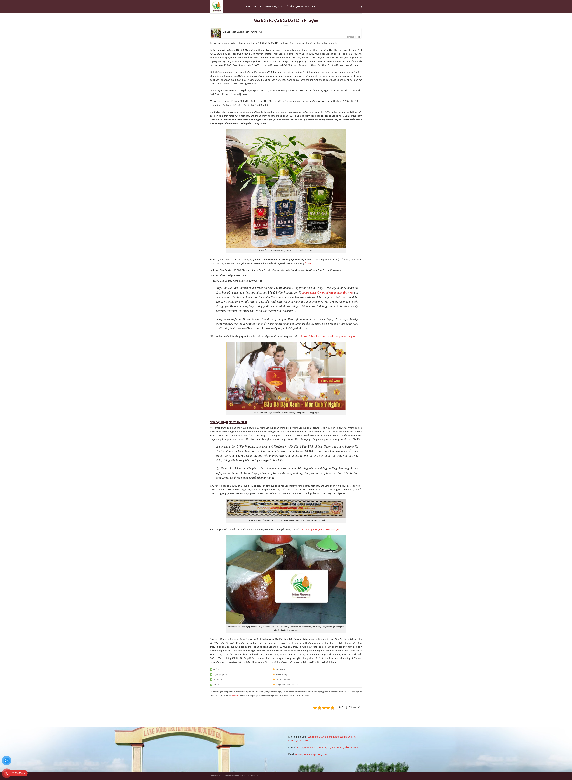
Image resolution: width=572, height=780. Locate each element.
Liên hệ (314, 7)
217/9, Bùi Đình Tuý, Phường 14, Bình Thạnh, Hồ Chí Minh (327, 747)
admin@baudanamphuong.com (311, 754)
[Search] (361, 7)
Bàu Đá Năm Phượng (269, 7)
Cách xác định (320, 529)
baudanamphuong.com (234, 775)
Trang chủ (250, 7)
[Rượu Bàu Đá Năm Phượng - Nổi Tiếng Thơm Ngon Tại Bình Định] (225, 6)
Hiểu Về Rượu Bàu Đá (296, 7)
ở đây (308, 263)
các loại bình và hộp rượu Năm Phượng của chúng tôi (327, 336)
